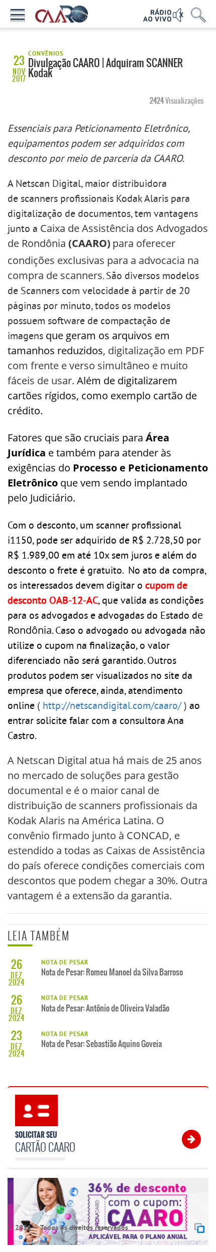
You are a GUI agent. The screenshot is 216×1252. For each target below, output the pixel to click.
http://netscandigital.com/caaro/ (112, 705)
